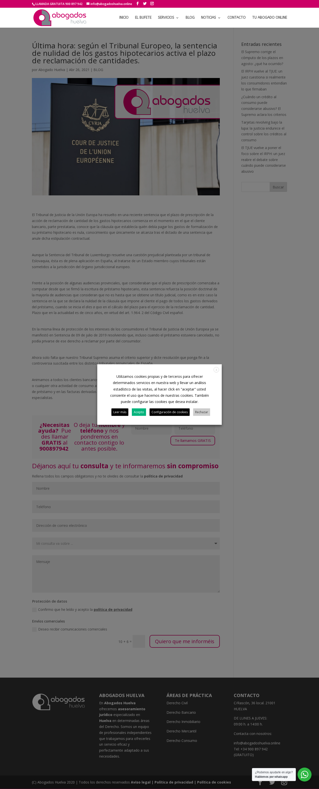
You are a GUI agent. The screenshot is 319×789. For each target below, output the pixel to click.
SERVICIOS (166, 18)
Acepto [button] (139, 412)
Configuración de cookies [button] (170, 412)
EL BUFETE (143, 18)
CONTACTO (237, 18)
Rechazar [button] (201, 412)
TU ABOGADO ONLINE (269, 18)
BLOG (190, 18)
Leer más (119, 412)
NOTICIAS (208, 18)
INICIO (124, 18)
